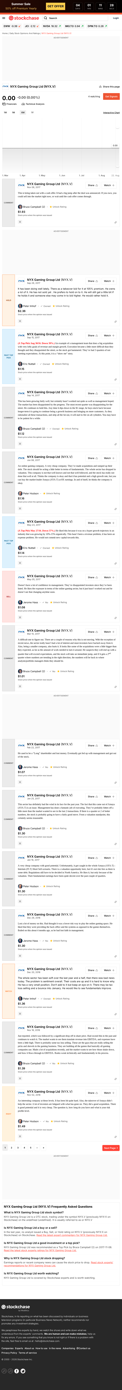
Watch (107, 185)
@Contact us (83, 1348)
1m (13, 112)
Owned (47, 306)
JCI (30, 26)
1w (5, 112)
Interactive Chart (111, 112)
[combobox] (75, 18)
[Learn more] (115, 222)
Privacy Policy (9, 1352)
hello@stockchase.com (47, 1341)
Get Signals (111, 96)
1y (32, 112)
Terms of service (28, 1352)
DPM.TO (96, 26)
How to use (41, 1348)
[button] (34, 207)
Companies (7, 1348)
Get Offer (55, 6)
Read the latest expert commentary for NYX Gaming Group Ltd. (72, 1235)
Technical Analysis (35, 104)
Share (91, 185)
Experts (19, 1348)
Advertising (69, 1348)
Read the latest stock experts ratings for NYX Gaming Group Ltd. (40, 1250)
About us (29, 1348)
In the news (55, 1348)
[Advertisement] (61, 60)
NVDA (50, 26)
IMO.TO (72, 26)
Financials (12, 104)
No (46, 602)
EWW (10, 26)
